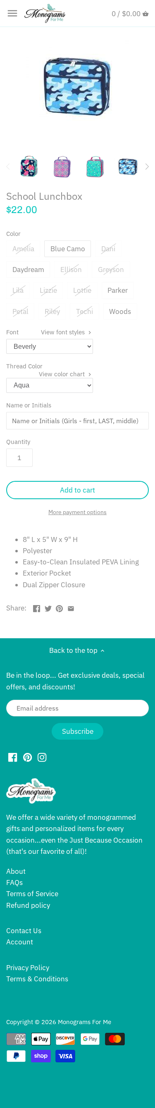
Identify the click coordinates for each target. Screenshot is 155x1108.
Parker (117, 290)
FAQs (14, 882)
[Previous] (8, 166)
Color (13, 233)
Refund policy (28, 905)
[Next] (147, 166)
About (16, 871)
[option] (28, 166)
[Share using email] (70, 607)
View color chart (62, 374)
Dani (108, 248)
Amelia (23, 248)
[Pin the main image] (59, 607)
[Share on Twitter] (48, 607)
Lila (18, 290)
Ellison (71, 269)
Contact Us (23, 930)
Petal (20, 311)
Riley (52, 311)
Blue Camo (67, 248)
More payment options (77, 512)
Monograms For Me (84, 1021)
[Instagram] (42, 757)
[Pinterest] (27, 757)
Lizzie (48, 290)
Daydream (28, 269)
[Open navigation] (12, 13)
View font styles (63, 332)
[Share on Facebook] (36, 607)
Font (46, 332)
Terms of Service (32, 893)
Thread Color (46, 366)
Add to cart (77, 490)
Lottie (82, 290)
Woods (120, 311)
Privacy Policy (27, 967)
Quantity (18, 441)
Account (19, 941)
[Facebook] (12, 757)
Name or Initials (28, 405)
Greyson (111, 269)
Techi (84, 311)
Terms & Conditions (37, 978)
